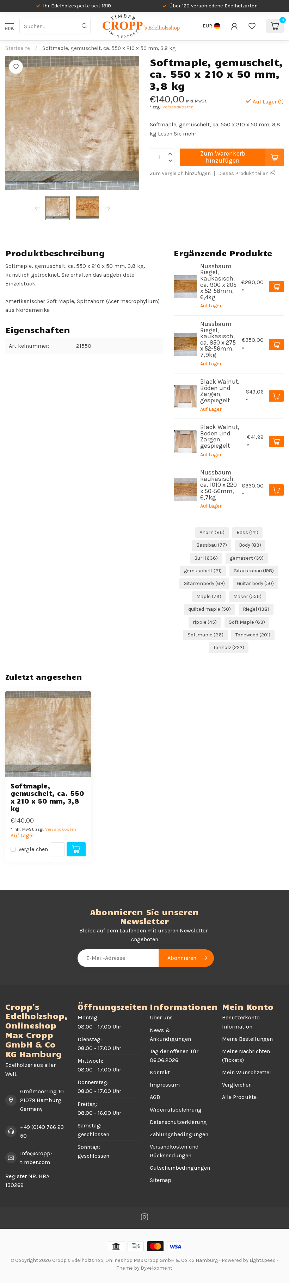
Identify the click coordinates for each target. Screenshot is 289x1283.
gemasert (247, 558)
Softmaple (205, 635)
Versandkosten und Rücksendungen (174, 1151)
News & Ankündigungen (170, 1034)
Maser (247, 596)
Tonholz (228, 647)
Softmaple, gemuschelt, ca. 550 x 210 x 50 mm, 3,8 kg (109, 48)
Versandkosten (177, 106)
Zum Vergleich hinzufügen (180, 173)
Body (250, 545)
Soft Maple (247, 622)
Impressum (165, 1084)
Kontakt (160, 1072)
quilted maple (209, 609)
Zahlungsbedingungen (179, 1134)
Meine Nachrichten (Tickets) (246, 1055)
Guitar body (255, 583)
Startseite (17, 48)
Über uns (161, 1017)
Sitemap (160, 1180)
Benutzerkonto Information (241, 1022)
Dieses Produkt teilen (244, 173)
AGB (155, 1097)
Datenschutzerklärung (178, 1122)
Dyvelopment (156, 1268)
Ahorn (212, 532)
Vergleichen (33, 849)
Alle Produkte (239, 1097)
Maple (208, 596)
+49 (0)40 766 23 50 (42, 1131)
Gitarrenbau (254, 571)
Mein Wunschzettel (246, 1072)
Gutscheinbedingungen (180, 1167)
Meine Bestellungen (247, 1039)
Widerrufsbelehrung (176, 1109)
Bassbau (211, 545)
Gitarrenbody (204, 583)
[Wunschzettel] (252, 26)
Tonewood (252, 635)
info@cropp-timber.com (36, 1157)
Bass (247, 532)
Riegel (256, 609)
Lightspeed (263, 1260)
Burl (206, 558)
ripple (205, 622)
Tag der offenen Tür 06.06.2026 (174, 1055)
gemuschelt (203, 571)
